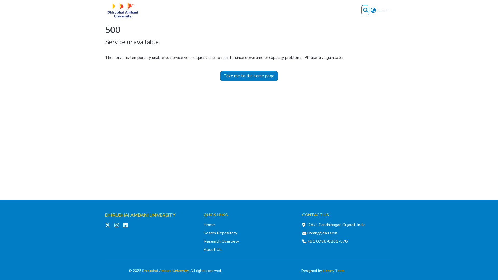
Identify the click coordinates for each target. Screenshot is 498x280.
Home (209, 225)
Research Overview (221, 241)
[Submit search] (366, 10)
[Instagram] (116, 225)
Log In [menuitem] (383, 10)
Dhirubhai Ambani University (165, 270)
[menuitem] (373, 10)
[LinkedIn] (125, 225)
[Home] (122, 10)
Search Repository (220, 233)
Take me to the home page (249, 76)
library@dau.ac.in (322, 233)
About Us (213, 250)
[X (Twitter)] (107, 225)
